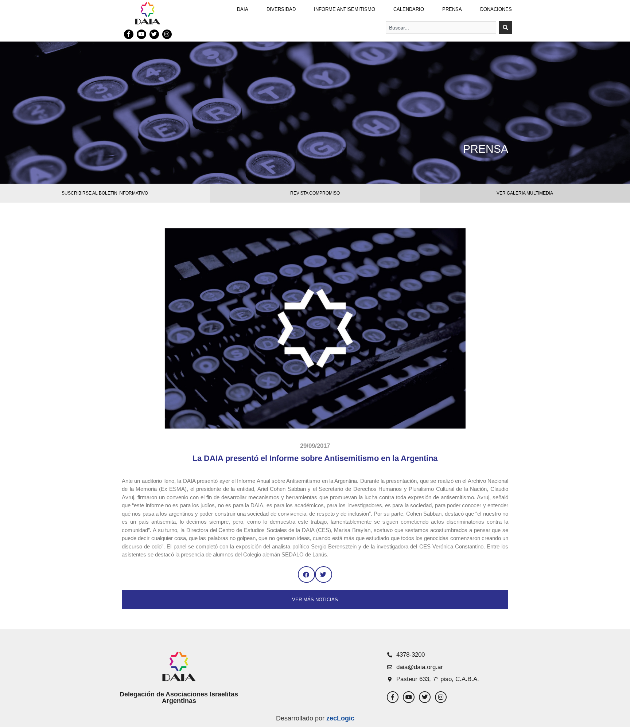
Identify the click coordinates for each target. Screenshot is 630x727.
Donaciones (496, 9)
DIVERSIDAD (281, 9)
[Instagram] (167, 34)
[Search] (505, 27)
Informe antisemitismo (344, 9)
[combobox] (441, 27)
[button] (306, 574)
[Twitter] (154, 34)
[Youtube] (141, 34)
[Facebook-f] (128, 34)
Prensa (452, 9)
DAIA (242, 9)
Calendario (408, 9)
